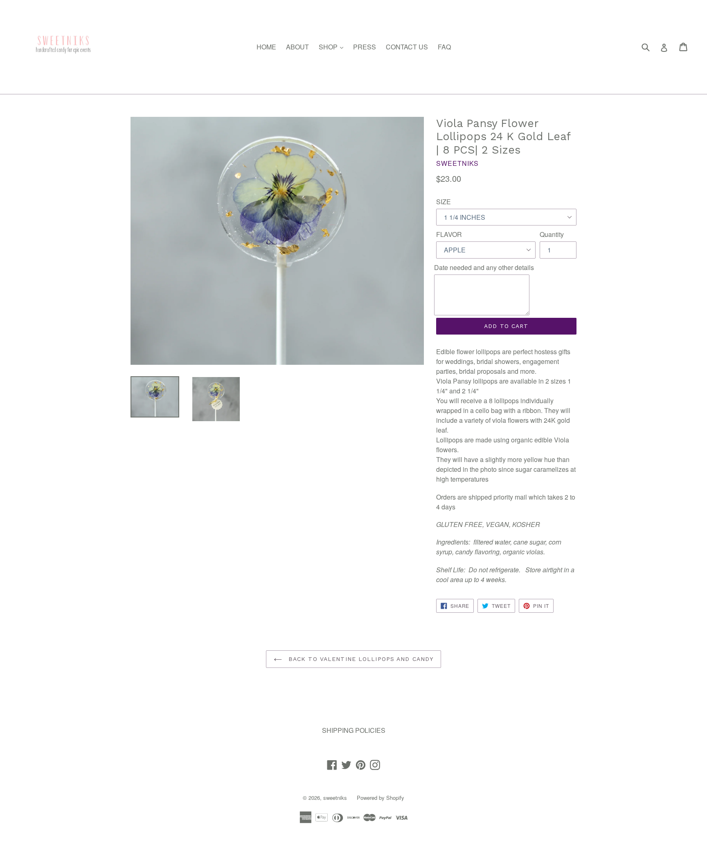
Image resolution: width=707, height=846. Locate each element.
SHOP (333, 46)
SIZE (443, 201)
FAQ (444, 46)
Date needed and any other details (484, 267)
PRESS (364, 46)
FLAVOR (449, 234)
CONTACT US (407, 46)
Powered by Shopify (380, 797)
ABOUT (297, 46)
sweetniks (335, 797)
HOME (266, 46)
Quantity (552, 234)
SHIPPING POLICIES (353, 730)
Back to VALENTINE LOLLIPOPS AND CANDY (360, 659)
